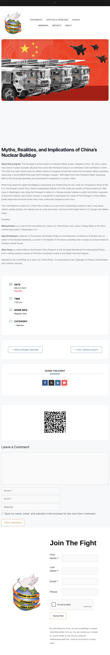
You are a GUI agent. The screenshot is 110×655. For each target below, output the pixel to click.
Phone (53, 591)
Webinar (20, 325)
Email (54, 581)
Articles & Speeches (57, 20)
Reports (56, 25)
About (68, 25)
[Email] (64, 383)
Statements (36, 20)
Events (76, 20)
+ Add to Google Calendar (25, 349)
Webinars (43, 25)
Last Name (54, 569)
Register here (20, 313)
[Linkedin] (58, 383)
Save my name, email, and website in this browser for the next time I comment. (50, 513)
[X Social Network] (51, 383)
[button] (55, 2)
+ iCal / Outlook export (86, 349)
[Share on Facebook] (45, 383)
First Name (54, 556)
